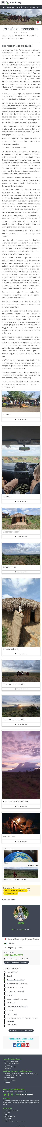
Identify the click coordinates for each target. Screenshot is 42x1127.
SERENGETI (11, 995)
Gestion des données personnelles (15, 1122)
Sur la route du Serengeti (15, 991)
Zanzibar (10, 1010)
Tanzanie (11, 943)
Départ (6, 863)
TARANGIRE (11, 1003)
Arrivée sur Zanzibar (11, 1077)
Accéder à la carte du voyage (17, 962)
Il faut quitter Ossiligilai (15, 987)
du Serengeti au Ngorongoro (17, 999)
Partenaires (8, 1120)
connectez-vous (11, 893)
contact (24, 1094)
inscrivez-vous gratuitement (15, 890)
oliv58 (21, 923)
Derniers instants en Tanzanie (17, 1007)
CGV (10, 1118)
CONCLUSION (12, 1025)
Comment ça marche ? (11, 1111)
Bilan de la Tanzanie (10, 1067)
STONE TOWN (12, 1014)
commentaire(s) (22, 419)
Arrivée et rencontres (15, 980)
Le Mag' (7, 1114)
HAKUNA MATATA (13, 955)
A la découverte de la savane (15, 880)
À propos (7, 1112)
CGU (6, 1118)
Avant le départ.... (13, 972)
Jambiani (7, 1079)
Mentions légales (10, 1116)
